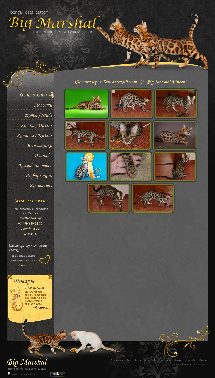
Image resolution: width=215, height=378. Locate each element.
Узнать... (23, 265)
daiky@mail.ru (30, 228)
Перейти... (41, 308)
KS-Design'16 (185, 364)
